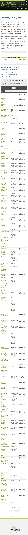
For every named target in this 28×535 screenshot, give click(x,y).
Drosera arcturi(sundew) (4, 214)
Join (25, 8)
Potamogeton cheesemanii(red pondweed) (4, 443)
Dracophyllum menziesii (4, 201)
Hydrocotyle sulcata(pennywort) (3, 279)
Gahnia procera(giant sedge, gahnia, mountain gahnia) (5, 239)
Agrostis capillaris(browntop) (5, 116)
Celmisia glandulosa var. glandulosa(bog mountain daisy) (4, 144)
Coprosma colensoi (3, 162)
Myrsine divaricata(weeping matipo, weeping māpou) (5, 347)
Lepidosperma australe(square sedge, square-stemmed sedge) (5, 315)
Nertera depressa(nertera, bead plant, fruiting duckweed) (5, 353)
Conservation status (22, 95)
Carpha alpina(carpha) (4, 138)
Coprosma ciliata (5, 158)
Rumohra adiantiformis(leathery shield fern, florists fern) (5, 459)
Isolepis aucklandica (3, 293)
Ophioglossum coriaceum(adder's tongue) (5, 359)
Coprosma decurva (3, 169)
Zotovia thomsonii (5, 502)
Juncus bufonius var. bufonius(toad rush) (4, 297)
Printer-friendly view (14, 57)
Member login (18, 8)
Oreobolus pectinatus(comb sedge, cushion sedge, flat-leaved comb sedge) (5, 369)
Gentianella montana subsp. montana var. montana (4, 250)
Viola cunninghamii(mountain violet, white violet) (4, 489)
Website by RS (14, 522)
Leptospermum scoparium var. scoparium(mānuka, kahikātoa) (4, 329)
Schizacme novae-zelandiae (5, 464)
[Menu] (26, 1)
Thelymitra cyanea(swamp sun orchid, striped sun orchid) (4, 483)
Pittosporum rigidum (3, 423)
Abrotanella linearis (3, 105)
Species (3, 94)
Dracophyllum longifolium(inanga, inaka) (4, 197)
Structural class (12, 95)
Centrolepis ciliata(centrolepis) (5, 149)
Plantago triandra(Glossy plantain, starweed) (5, 427)
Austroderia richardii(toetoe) (3, 128)
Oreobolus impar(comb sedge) (4, 363)
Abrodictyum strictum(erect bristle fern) (4, 100)
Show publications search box (9, 14)
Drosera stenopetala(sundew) (3, 221)
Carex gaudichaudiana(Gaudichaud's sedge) (4, 133)
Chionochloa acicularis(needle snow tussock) (4, 154)
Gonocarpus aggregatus (3, 255)
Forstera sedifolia (5, 231)
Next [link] (18, 510)
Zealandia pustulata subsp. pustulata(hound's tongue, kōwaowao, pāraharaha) (5, 497)
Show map (4, 52)
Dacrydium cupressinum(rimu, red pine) (4, 180)
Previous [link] (11, 510)
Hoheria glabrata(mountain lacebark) (5, 274)
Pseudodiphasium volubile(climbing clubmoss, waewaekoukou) (5, 449)
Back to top (14, 516)
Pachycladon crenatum (4, 375)
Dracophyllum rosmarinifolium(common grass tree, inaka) (4, 209)
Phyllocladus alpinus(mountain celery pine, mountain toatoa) (5, 414)
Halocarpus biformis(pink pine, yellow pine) (5, 262)
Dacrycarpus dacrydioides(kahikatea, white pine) (5, 174)
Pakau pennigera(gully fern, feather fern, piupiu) (5, 383)
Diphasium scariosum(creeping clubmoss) (3, 185)
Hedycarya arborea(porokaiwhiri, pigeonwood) (4, 268)
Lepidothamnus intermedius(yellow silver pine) (4, 322)
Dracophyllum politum (4, 204)
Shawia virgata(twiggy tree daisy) (4, 477)
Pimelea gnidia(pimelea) (4, 419)
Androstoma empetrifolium (4, 119)
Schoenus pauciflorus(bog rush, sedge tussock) (5, 471)
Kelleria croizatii (4, 300)
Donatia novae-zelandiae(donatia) (4, 191)
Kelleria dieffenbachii (4, 307)
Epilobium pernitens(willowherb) (3, 227)
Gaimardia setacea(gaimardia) (3, 245)
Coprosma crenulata (3, 166)
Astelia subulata (4, 122)
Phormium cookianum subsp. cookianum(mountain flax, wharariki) (4, 406)
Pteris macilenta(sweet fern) (4, 454)
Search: (3, 91)
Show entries (14, 88)
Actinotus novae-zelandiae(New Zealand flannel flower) (5, 111)
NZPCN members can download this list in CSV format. (14, 60)
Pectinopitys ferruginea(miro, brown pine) (4, 389)
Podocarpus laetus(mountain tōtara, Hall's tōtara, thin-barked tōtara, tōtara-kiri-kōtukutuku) (5, 435)
